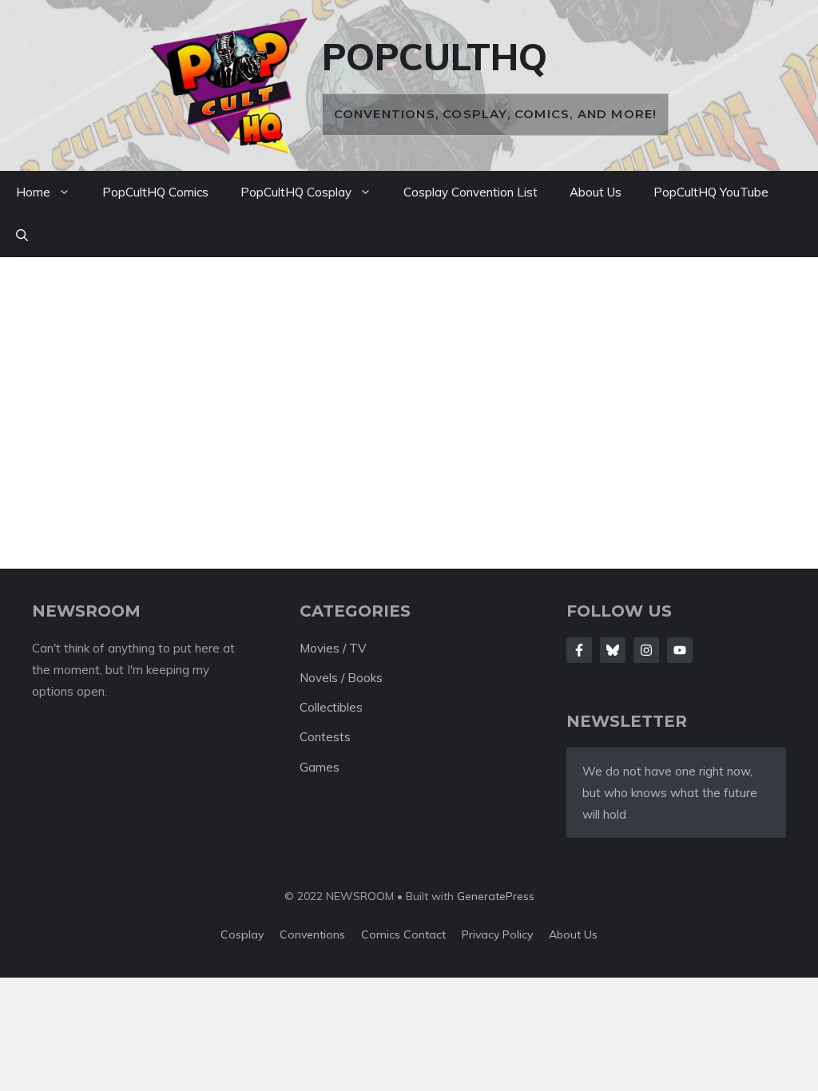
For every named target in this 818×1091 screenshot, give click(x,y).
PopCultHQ (434, 57)
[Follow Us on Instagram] (646, 650)
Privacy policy (497, 934)
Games (320, 767)
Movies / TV (333, 648)
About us (573, 934)
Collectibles (331, 707)
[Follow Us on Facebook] (579, 650)
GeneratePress (495, 896)
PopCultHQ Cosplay (295, 192)
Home (33, 192)
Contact (424, 934)
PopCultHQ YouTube (710, 192)
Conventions (312, 934)
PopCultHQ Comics (155, 192)
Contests (325, 736)
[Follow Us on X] (612, 650)
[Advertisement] (409, 401)
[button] (22, 235)
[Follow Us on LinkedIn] (680, 650)
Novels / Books (341, 677)
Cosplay (242, 934)
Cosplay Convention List (470, 192)
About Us (595, 192)
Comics (382, 934)
